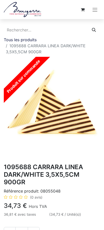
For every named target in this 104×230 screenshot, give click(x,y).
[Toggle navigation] (95, 9)
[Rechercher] (94, 30)
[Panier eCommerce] (82, 10)
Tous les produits (20, 39)
